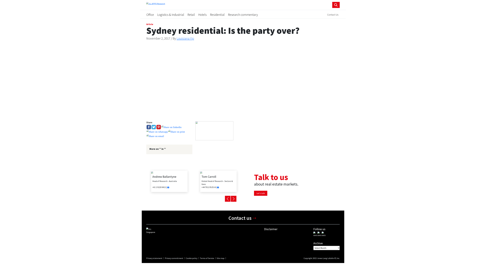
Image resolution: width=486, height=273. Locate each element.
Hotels (202, 15)
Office (150, 15)
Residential (217, 15)
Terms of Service (207, 258)
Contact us (239, 218)
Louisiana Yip (185, 38)
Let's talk (261, 193)
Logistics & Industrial (170, 15)
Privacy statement (154, 258)
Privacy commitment (174, 258)
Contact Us (332, 14)
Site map (220, 258)
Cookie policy (191, 258)
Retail (191, 15)
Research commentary (243, 15)
